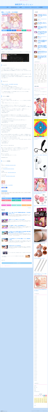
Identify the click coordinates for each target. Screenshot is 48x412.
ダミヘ (20, 192)
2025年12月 (35, 307)
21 (42, 400)
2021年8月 (35, 377)
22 (44, 400)
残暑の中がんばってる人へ (37, 90)
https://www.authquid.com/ (12, 172)
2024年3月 (35, 337)
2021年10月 (35, 374)
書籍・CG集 (35, 387)
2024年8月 (35, 330)
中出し (30, 192)
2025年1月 (35, 323)
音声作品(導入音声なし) (37, 391)
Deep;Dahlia (3, 192)
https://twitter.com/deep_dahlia (10, 176)
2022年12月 (35, 354)
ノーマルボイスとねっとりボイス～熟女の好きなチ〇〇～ (40, 92)
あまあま (9, 192)
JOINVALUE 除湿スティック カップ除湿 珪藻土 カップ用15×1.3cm (40, 274)
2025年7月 (35, 314)
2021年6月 (35, 380)
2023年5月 (35, 347)
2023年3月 (35, 350)
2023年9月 (35, 344)
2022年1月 (35, 370)
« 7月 (35, 405)
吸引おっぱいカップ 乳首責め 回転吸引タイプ (40, 206)
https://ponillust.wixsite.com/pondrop (8, 168)
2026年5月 (35, 300)
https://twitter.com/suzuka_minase (10, 165)
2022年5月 (35, 364)
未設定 (35, 388)
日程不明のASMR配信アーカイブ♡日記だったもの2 (40, 94)
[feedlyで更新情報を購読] (16, 205)
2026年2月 (35, 304)
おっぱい (12, 192)
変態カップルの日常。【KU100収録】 (7, 49)
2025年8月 (35, 313)
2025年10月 (35, 310)
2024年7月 (35, 331)
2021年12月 (35, 371)
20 (40, 400)
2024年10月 (35, 327)
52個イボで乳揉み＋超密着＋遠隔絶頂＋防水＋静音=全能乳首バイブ (40, 193)
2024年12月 (35, 324)
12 (38, 399)
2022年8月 (35, 360)
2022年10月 (35, 357)
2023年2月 (35, 351)
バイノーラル (23, 192)
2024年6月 (35, 333)
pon (6, 192)
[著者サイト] (6, 205)
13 (40, 399)
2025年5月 (35, 317)
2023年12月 (35, 341)
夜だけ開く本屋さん (36, 95)
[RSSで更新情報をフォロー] (26, 205)
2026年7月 (35, 297)
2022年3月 (35, 367)
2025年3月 (35, 320)
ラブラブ (27, 192)
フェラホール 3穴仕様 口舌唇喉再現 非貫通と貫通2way (40, 290)
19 (38, 400)
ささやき (18, 192)
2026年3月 (35, 303)
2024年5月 (35, 334)
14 (42, 399)
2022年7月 (35, 361)
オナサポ (15, 192)
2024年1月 (35, 340)
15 (44, 399)
